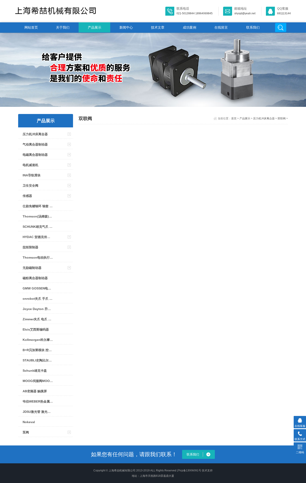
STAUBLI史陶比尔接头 (38, 360)
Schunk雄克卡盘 (35, 370)
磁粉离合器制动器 (35, 278)
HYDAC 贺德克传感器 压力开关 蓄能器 (38, 237)
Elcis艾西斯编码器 (36, 329)
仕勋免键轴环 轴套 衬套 (38, 206)
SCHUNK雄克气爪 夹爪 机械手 (38, 226)
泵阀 (26, 432)
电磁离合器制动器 (35, 154)
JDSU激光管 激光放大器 (38, 411)
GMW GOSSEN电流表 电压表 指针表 (38, 288)
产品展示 (94, 27)
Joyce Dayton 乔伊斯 (38, 309)
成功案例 (189, 27)
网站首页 (31, 27)
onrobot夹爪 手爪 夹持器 (38, 298)
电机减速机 (30, 165)
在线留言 (221, 27)
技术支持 (207, 470)
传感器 (27, 196)
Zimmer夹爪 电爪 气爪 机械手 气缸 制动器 (38, 319)
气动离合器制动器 (35, 144)
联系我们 (253, 27)
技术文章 (157, 27)
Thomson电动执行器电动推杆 (38, 257)
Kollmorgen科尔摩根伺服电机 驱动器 (38, 340)
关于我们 (62, 27)
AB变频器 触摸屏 (35, 391)
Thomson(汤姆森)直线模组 (38, 216)
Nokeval (29, 422)
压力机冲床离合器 (35, 134)
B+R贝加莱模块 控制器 (38, 350)
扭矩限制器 (30, 247)
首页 (234, 118)
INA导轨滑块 (32, 175)
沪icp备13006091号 (189, 470)
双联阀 (282, 118)
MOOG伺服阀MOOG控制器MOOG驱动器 (38, 381)
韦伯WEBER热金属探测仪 (38, 401)
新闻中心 (126, 27)
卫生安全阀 (30, 185)
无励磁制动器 (32, 268)
